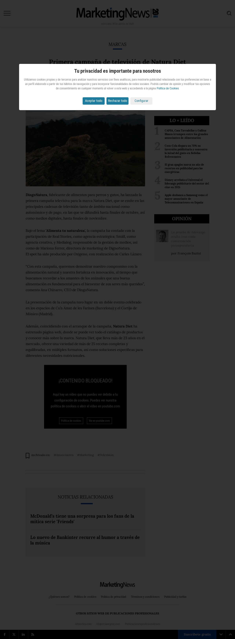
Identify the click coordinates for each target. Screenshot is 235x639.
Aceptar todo (93, 101)
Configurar (141, 101)
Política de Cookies (168, 88)
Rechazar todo (117, 101)
